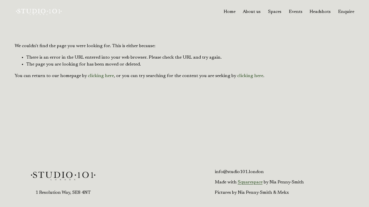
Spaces (274, 11)
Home (230, 11)
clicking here (101, 76)
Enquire (346, 11)
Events (295, 11)
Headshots (320, 11)
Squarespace (250, 182)
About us (252, 11)
